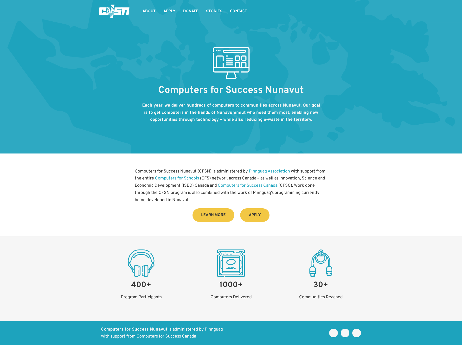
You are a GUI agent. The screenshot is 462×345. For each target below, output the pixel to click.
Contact (238, 11)
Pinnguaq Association (269, 171)
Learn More (213, 215)
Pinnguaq (214, 329)
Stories (214, 11)
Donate (190, 11)
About (149, 11)
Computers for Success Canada (247, 185)
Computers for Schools (177, 178)
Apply (169, 11)
